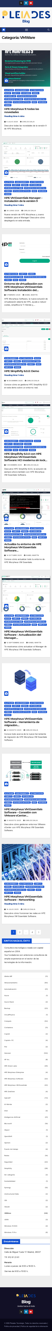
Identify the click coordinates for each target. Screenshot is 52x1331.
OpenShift (8, 1136)
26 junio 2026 (13, 210)
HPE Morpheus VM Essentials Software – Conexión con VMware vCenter (23, 812)
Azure (6, 995)
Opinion (7, 1143)
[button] (48, 30)
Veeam (7, 1207)
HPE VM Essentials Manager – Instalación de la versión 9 (23, 199)
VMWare (8, 105)
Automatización (36, 90)
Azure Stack (9, 1002)
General (36, 93)
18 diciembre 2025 (15, 381)
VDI (5, 1200)
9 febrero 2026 (14, 295)
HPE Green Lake (10, 96)
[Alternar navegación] (26, 30)
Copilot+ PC (9, 1040)
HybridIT (8, 102)
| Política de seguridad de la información (34, 1326)
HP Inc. (7, 1059)
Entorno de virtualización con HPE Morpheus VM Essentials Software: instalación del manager (23, 288)
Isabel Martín (31, 295)
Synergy (7, 1187)
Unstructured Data (11, 1194)
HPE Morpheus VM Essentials (35, 99)
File (5, 1047)
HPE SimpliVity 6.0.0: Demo (21, 371)
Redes (34, 102)
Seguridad (42, 102)
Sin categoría (9, 1175)
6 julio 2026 (12, 122)
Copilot (7, 1034)
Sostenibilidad (9, 1181)
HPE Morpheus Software (13, 99)
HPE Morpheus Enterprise (27, 96)
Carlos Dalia (28, 122)
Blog (26, 21)
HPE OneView (9, 1091)
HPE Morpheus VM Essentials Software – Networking (23, 898)
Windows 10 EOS (10, 1226)
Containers (26, 93)
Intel (6, 1111)
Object (6, 1130)
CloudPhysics (9, 1015)
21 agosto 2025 (14, 820)
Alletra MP (9, 90)
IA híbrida (8, 1104)
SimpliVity (8, 367)
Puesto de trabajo (11, 1149)
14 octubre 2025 (14, 555)
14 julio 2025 (13, 909)
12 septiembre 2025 (16, 643)
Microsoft (8, 1123)
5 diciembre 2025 (14, 465)
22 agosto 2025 (14, 730)
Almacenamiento (21, 90)
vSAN (6, 1219)
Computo (16, 93)
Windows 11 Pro (10, 1232)
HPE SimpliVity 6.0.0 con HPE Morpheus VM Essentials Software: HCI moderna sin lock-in (25, 458)
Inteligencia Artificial (21, 102)
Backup (7, 93)
